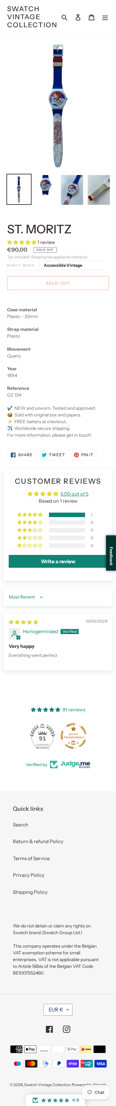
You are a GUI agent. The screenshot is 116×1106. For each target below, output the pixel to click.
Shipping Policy (30, 892)
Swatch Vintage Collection (32, 17)
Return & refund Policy (38, 841)
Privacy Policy (28, 875)
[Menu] (105, 17)
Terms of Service (31, 858)
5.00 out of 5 (75, 494)
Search (20, 825)
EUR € (56, 1009)
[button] (22, 242)
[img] (23, 622)
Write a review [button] (58, 561)
